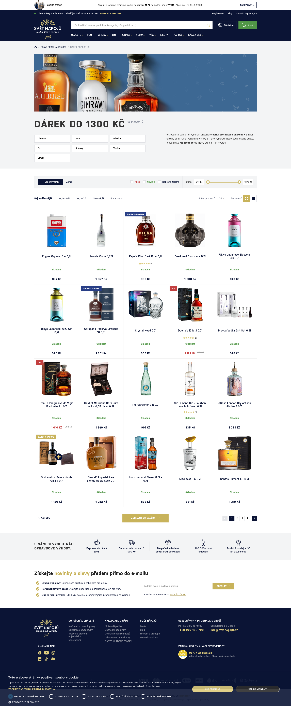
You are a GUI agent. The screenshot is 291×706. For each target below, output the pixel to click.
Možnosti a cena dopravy (82, 626)
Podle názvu (116, 198)
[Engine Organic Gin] (56, 230)
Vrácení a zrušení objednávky (78, 635)
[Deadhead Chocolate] (190, 230)
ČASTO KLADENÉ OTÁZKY (118, 641)
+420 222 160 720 (191, 630)
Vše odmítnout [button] (258, 689)
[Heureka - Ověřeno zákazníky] (182, 654)
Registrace (218, 13)
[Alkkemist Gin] (190, 453)
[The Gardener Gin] (145, 379)
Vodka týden (54, 5)
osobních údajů (178, 594)
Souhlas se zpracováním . (164, 594)
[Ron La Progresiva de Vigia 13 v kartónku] (56, 379)
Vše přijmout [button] (212, 689)
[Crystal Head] (145, 305)
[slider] (208, 182)
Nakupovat (246, 5)
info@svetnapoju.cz (224, 630)
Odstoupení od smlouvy (117, 637)
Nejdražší (81, 198)
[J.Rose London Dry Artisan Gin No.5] (234, 379)
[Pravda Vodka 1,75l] (101, 230)
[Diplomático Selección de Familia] (56, 453)
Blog (230, 13)
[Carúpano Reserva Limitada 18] (101, 305)
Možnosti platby (113, 626)
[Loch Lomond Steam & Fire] (145, 453)
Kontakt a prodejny (246, 13)
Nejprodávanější (43, 198)
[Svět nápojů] (35, 47)
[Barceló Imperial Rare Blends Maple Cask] (101, 453)
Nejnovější (98, 198)
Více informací (153, 685)
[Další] (254, 518)
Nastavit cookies (149, 637)
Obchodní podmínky (115, 630)
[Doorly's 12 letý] (190, 305)
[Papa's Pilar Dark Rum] (145, 230)
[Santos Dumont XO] (234, 453)
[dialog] (145, 689)
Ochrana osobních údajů (117, 633)
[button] (97, 689)
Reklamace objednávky (81, 630)
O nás (143, 626)
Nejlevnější (64, 198)
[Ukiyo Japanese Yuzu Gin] (56, 305)
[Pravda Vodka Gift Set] (234, 305)
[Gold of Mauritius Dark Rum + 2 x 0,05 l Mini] (101, 379)
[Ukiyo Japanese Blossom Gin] (234, 230)
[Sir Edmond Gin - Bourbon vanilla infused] (190, 379)
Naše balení (75, 640)
